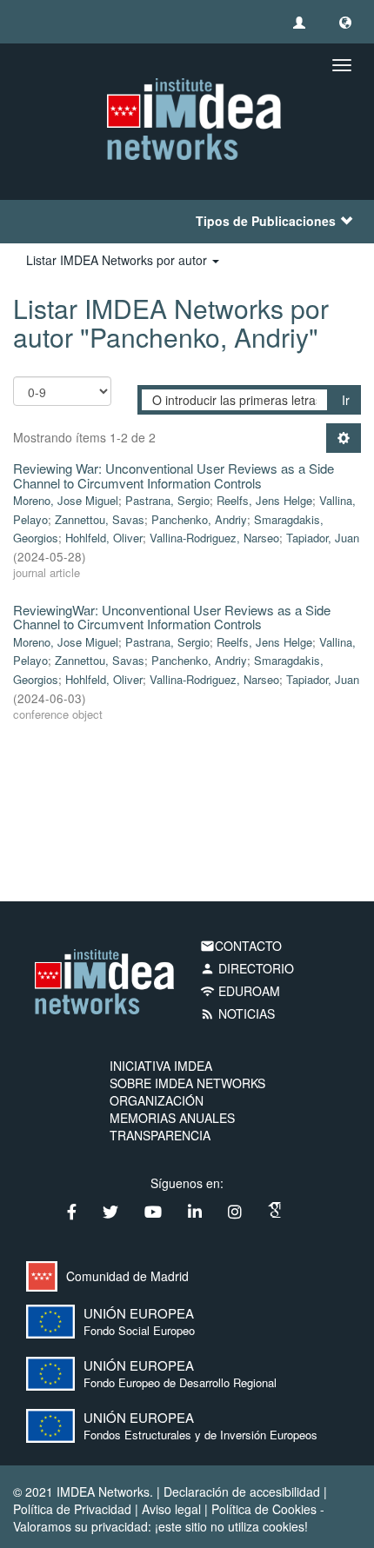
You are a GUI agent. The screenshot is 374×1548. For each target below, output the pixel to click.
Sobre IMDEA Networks (187, 1083)
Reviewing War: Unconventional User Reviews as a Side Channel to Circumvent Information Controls (173, 475)
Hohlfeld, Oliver (104, 537)
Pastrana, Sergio (167, 500)
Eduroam (240, 991)
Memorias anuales (172, 1117)
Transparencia (160, 1135)
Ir (346, 400)
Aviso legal (171, 1509)
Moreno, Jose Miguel (65, 500)
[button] (345, 22)
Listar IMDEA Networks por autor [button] (118, 260)
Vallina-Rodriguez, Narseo (214, 537)
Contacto (241, 945)
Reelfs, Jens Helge (264, 500)
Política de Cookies (264, 1509)
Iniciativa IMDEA (161, 1065)
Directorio (247, 968)
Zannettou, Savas (99, 519)
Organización (157, 1100)
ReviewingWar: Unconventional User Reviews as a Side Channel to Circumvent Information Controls (172, 617)
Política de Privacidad (72, 1509)
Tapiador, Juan (322, 537)
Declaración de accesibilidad (242, 1491)
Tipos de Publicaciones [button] (266, 220)
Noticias (237, 1013)
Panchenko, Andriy (199, 519)
